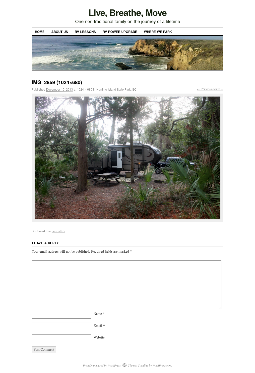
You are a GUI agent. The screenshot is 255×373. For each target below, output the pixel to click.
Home (40, 31)
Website (99, 337)
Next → (218, 89)
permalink (58, 231)
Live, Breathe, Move (127, 12)
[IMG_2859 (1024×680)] (127, 158)
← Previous (205, 89)
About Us (59, 31)
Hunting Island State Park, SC (116, 89)
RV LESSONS (85, 31)
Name (99, 313)
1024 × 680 (84, 89)
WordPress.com (161, 365)
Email (99, 325)
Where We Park (158, 31)
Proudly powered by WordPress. (102, 365)
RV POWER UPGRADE (120, 31)
